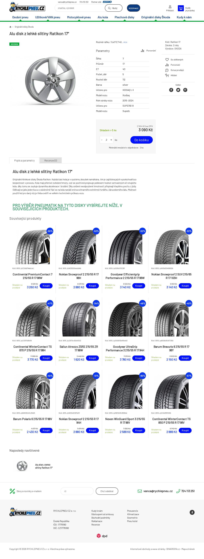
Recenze (95, 524)
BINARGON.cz (173, 549)
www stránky (158, 549)
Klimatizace (133, 514)
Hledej (114, 8)
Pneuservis (132, 510)
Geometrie (132, 517)
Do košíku (141, 140)
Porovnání (151, 50)
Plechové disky (124, 17)
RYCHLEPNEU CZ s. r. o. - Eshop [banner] (27, 7)
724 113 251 (84, 2)
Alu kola (103, 17)
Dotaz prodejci (177, 70)
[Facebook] (192, 512)
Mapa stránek (188, 549)
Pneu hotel (132, 521)
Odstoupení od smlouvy (102, 514)
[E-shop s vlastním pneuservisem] (10, 27)
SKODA (177, 48)
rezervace (133, 8)
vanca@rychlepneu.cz (67, 2)
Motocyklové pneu (79, 17)
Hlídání (174, 75)
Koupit (46, 286)
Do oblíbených (177, 59)
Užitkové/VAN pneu (47, 17)
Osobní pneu (20, 17)
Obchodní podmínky (100, 517)
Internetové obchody (140, 549)
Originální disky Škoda (155, 17)
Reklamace (96, 521)
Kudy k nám (184, 17)
